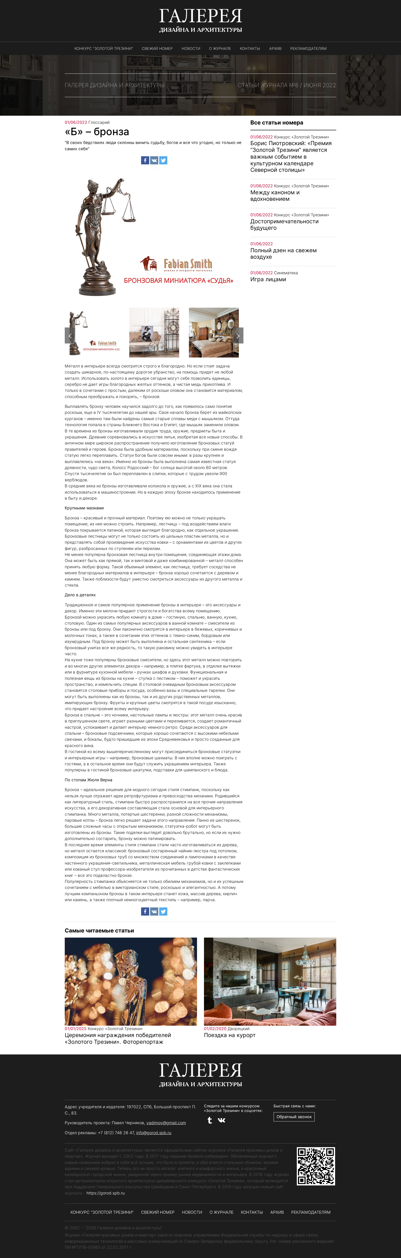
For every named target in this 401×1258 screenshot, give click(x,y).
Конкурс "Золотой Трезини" (102, 1212)
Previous (70, 335)
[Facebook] (145, 160)
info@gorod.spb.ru (153, 1132)
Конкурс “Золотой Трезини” (103, 48)
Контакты (250, 48)
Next (238, 335)
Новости (191, 48)
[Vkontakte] (154, 160)
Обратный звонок (294, 1116)
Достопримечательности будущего (284, 224)
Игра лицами (268, 279)
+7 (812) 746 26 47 (116, 1132)
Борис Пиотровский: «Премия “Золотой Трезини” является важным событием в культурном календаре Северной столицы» (291, 156)
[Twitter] (163, 160)
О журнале (220, 48)
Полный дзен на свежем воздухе (283, 253)
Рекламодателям (308, 48)
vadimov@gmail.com (166, 1122)
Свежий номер (157, 48)
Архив (275, 48)
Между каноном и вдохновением (275, 195)
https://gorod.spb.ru (106, 1193)
